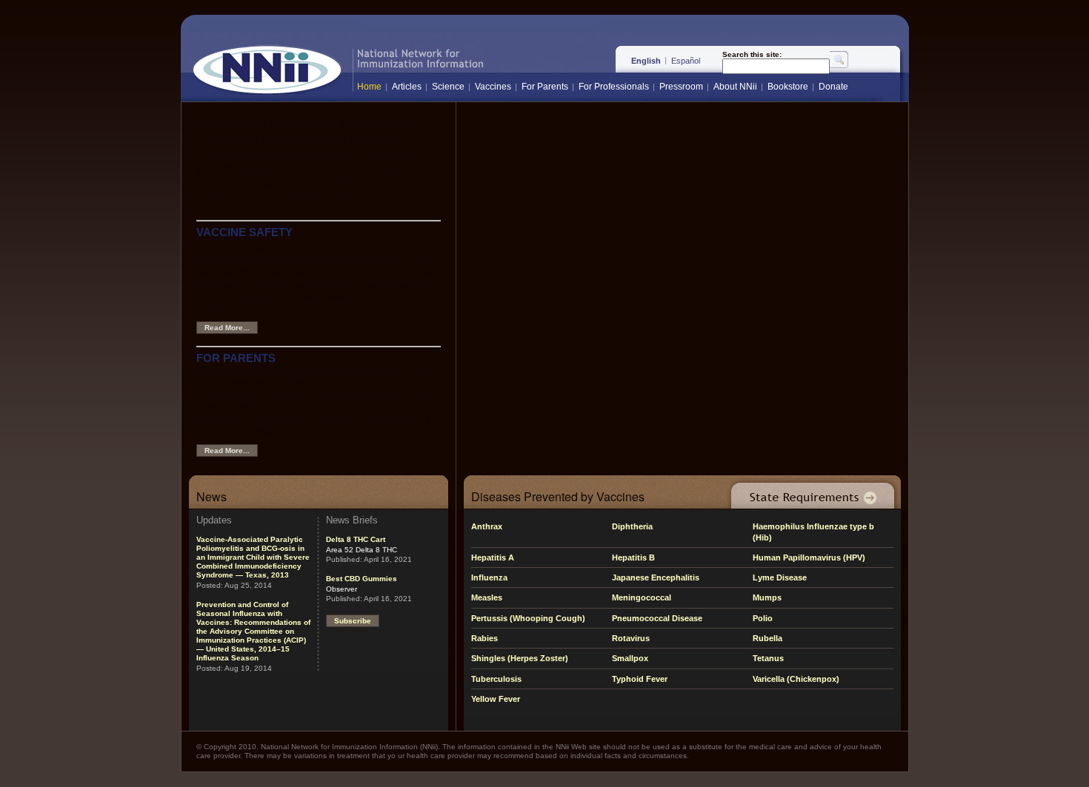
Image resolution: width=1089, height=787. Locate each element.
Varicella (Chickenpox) (796, 678)
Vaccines (493, 86)
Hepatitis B (633, 557)
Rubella (767, 638)
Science (448, 86)
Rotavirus (631, 638)
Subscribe (352, 621)
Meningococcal (641, 597)
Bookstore (787, 86)
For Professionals (614, 86)
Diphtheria (632, 526)
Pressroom (681, 86)
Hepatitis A (492, 557)
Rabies (484, 638)
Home (369, 86)
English (646, 60)
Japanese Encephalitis (655, 577)
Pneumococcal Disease (657, 618)
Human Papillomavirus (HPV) (809, 557)
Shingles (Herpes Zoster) (519, 658)
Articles (407, 86)
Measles (486, 597)
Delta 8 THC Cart (355, 539)
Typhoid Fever (639, 678)
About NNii (735, 86)
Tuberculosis (496, 678)
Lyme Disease (780, 577)
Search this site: (752, 54)
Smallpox (630, 658)
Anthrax (486, 526)
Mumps (767, 597)
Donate (833, 86)
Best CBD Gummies (361, 579)
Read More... (227, 328)
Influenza (489, 577)
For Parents (545, 86)
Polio (763, 618)
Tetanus (768, 658)
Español (685, 60)
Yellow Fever (495, 698)
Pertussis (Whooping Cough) (528, 618)
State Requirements (810, 492)
